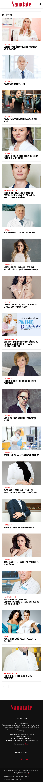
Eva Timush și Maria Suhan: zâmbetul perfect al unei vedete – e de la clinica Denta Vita (21, 344)
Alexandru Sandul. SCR (14, 83)
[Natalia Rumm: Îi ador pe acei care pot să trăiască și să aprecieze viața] (21, 250)
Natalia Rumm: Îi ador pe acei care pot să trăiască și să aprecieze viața (21, 268)
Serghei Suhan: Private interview (19, 527)
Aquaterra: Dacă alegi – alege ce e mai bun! (20, 639)
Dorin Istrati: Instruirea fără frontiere (18, 677)
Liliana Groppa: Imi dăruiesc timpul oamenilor (20, 382)
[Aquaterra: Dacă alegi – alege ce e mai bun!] (21, 621)
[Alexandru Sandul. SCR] (21, 67)
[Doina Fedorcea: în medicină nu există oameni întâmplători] (21, 139)
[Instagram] (21, 759)
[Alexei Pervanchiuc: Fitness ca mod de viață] (21, 101)
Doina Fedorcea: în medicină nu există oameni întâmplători (21, 157)
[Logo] (21, 4)
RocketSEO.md (22, 773)
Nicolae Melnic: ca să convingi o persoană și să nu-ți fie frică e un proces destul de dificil (19, 195)
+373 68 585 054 (33, 740)
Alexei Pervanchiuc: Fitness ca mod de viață (21, 119)
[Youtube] (27, 759)
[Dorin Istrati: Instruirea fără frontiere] (21, 659)
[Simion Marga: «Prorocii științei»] (21, 215)
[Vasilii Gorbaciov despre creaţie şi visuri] (21, 401)
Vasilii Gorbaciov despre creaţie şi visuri (20, 419)
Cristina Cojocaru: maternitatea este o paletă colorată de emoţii (21, 305)
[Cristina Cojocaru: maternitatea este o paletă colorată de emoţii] (21, 287)
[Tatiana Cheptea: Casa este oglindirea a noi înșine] (21, 545)
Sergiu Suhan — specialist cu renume (21, 455)
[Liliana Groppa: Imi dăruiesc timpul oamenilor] (21, 364)
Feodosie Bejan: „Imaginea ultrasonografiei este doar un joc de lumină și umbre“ (21, 601)
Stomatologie (10, 190)
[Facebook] (16, 759)
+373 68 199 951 (22, 740)
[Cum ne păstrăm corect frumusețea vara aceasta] (21, 29)
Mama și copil (10, 597)
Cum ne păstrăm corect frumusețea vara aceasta (20, 47)
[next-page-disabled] (7, 686)
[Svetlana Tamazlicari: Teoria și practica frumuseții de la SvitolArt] (21, 473)
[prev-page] (3, 686)
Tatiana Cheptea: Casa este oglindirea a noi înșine (21, 563)
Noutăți (7, 302)
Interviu (8, 44)
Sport (6, 636)
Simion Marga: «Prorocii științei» (19, 232)
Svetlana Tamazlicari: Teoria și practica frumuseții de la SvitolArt (20, 491)
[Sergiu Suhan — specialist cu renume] (21, 438)
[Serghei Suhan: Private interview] (21, 510)
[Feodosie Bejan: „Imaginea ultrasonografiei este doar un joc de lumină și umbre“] (21, 582)
